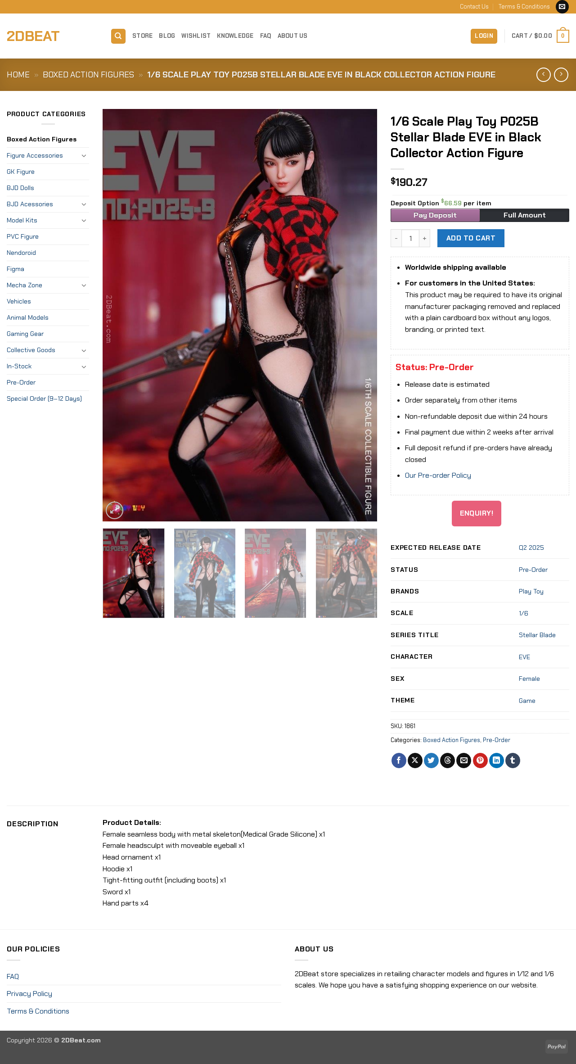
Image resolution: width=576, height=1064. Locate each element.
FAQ (265, 36)
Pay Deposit (435, 215)
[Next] (360, 315)
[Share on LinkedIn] (496, 760)
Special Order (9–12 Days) (44, 398)
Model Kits (22, 220)
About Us (293, 36)
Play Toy (531, 591)
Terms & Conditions (524, 6)
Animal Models (28, 317)
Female (529, 679)
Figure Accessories (35, 155)
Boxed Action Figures (88, 74)
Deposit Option (441, 203)
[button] (484, 36)
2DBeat (33, 36)
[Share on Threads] (447, 760)
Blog (167, 36)
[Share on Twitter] (431, 760)
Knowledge (235, 36)
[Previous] (120, 315)
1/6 (523, 613)
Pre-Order (21, 382)
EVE (524, 657)
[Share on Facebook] (399, 760)
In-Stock (19, 366)
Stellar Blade (537, 635)
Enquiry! (477, 513)
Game (527, 701)
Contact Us (474, 6)
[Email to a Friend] (463, 760)
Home (18, 74)
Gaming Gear (25, 334)
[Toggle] (83, 155)
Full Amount (525, 215)
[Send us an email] (562, 7)
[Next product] (543, 74)
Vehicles (19, 301)
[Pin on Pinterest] (480, 760)
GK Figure (21, 172)
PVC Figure (23, 236)
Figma (15, 269)
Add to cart (470, 238)
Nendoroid (21, 253)
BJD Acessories (30, 204)
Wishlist (196, 36)
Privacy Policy (29, 993)
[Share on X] (415, 760)
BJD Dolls (20, 188)
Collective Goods (31, 350)
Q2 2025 (531, 547)
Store (142, 36)
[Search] (118, 36)
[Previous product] (561, 74)
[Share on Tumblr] (512, 760)
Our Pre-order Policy (438, 475)
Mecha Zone (24, 285)
